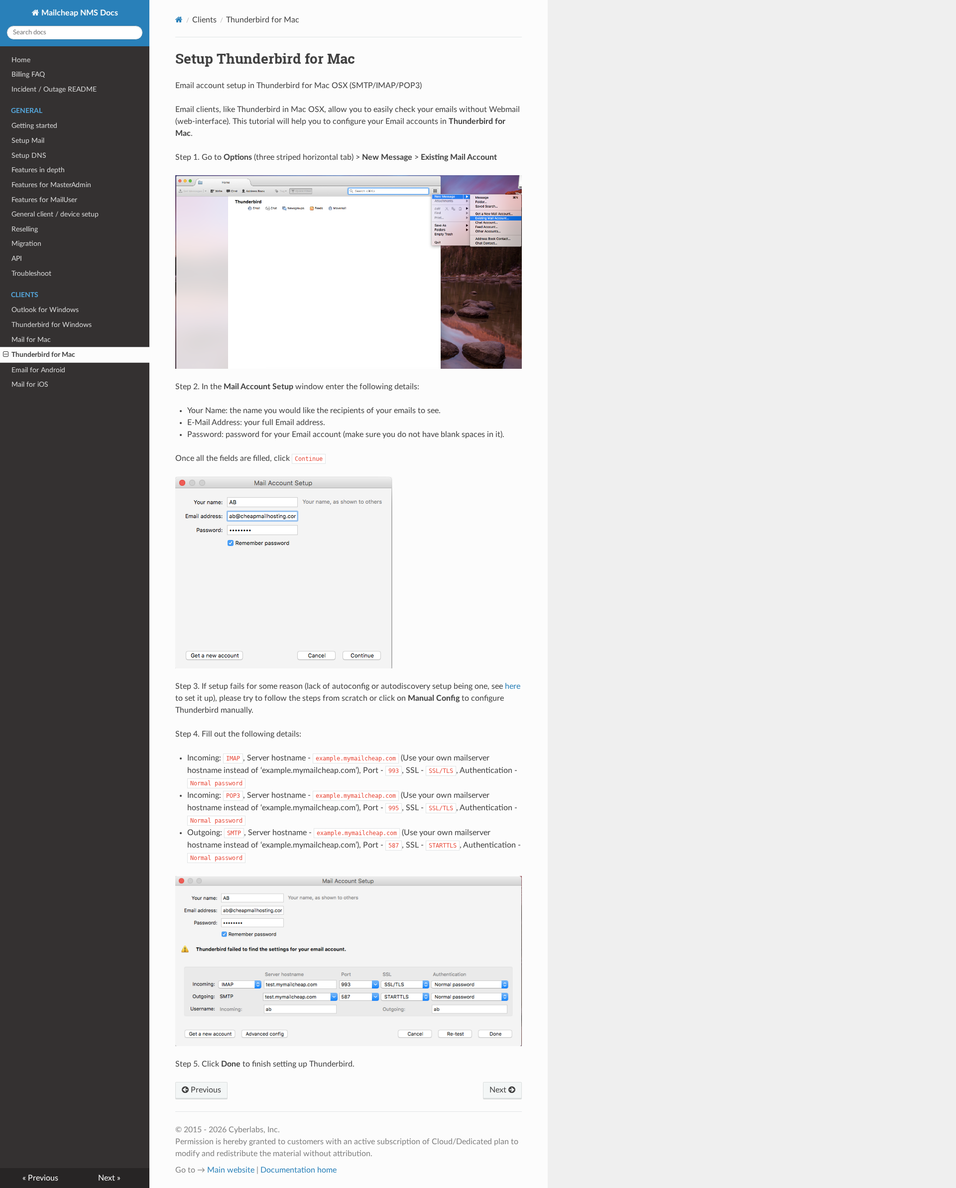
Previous (205, 1090)
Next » (109, 1178)
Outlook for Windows (45, 310)
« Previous (40, 1178)
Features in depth (38, 170)
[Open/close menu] (5, 354)
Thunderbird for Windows (51, 324)
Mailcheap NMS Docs (78, 13)
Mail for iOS (29, 384)
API (16, 258)
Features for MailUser (44, 200)
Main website (230, 1170)
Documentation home (298, 1170)
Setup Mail (27, 140)
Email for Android (38, 370)
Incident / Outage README (54, 89)
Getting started (34, 125)
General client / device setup (55, 214)
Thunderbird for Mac (43, 354)
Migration (26, 243)
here (512, 686)
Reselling (24, 229)
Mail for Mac (31, 339)
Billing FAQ (28, 74)
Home (20, 60)
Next (498, 1090)
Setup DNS (28, 155)
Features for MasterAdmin (51, 185)
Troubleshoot (31, 273)
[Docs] (179, 19)
